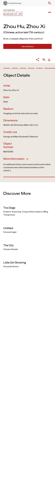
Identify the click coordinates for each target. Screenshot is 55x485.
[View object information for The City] (27, 240)
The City (8, 245)
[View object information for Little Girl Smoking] (27, 257)
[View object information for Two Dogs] (27, 202)
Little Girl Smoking (14, 262)
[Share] (38, 60)
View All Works (27, 46)
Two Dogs (9, 207)
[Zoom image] (44, 60)
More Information (14, 158)
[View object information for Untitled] (27, 222)
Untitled (8, 228)
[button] (49, 3)
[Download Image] (49, 60)
